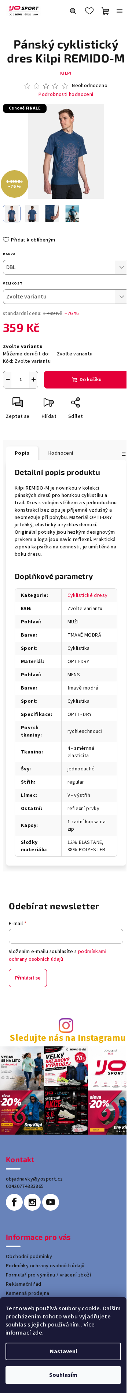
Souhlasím (63, 1375)
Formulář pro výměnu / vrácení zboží (48, 1275)
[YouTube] (50, 1202)
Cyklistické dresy (87, 595)
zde (37, 1333)
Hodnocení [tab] (60, 453)
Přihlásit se (28, 978)
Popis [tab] (22, 453)
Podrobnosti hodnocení (65, 94)
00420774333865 (25, 1186)
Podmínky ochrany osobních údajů (45, 1266)
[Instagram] (32, 1202)
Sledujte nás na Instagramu (68, 1038)
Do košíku (91, 379)
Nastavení (63, 1351)
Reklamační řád (23, 1284)
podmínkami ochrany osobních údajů (57, 955)
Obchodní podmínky (29, 1256)
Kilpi (66, 73)
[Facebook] (14, 1202)
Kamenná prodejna (27, 1293)
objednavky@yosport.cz (34, 1179)
